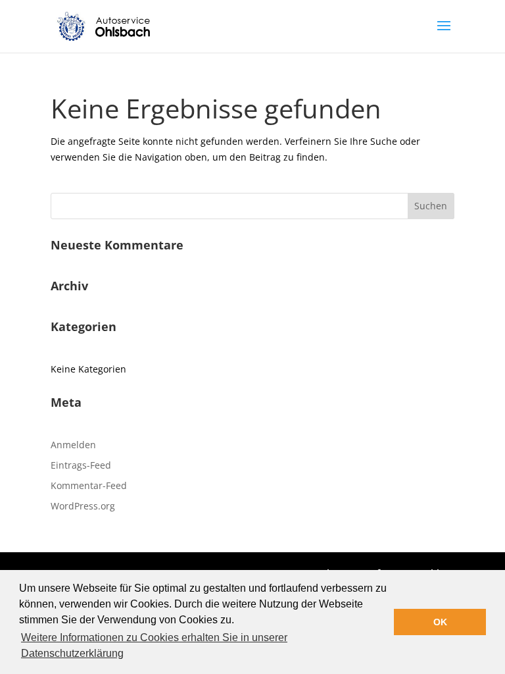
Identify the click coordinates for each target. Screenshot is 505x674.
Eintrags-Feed (81, 465)
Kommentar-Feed (89, 485)
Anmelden (73, 444)
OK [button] (440, 622)
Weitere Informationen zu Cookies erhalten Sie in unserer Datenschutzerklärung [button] (154, 645)
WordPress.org (83, 506)
